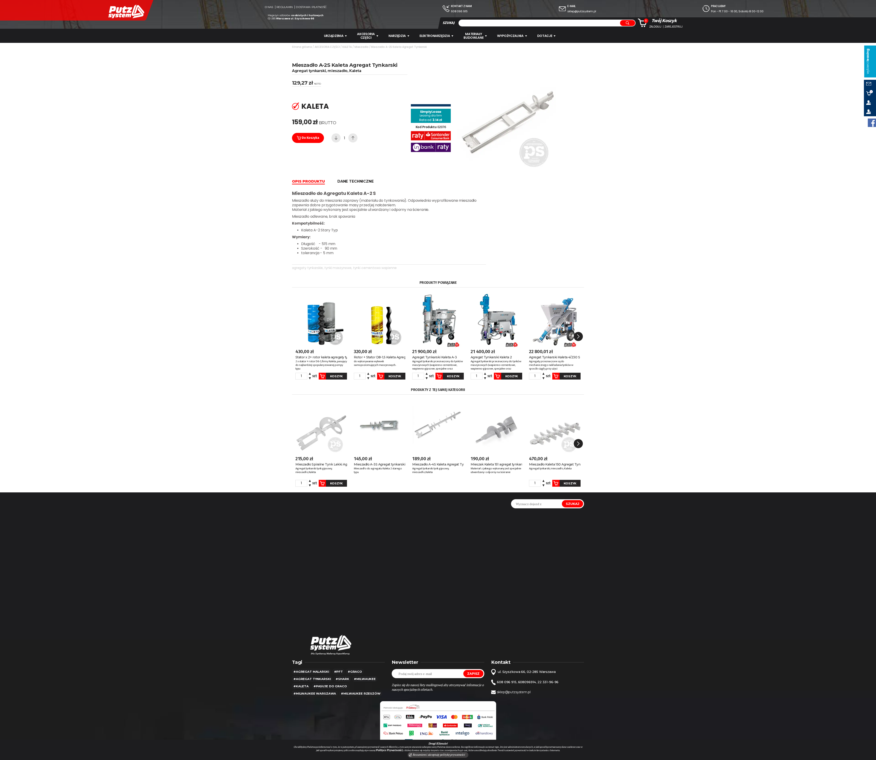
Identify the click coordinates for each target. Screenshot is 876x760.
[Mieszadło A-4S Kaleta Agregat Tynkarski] (438, 425)
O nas (269, 7)
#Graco (355, 671)
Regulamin (284, 7)
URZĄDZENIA (334, 36)
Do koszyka (310, 138)
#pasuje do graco (330, 686)
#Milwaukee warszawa (314, 693)
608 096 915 (459, 11)
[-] (336, 137)
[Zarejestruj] (870, 111)
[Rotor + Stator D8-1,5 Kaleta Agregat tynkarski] (379, 317)
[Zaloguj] (870, 102)
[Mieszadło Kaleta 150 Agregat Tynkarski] (555, 425)
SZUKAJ (448, 23)
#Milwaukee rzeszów (360, 693)
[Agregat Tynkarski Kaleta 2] (496, 317)
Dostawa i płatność (311, 7)
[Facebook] (872, 123)
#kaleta (301, 686)
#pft (338, 671)
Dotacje (544, 36)
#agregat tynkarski (312, 679)
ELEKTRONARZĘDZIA (435, 36)
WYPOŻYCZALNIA (510, 36)
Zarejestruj (673, 26)
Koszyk (336, 376)
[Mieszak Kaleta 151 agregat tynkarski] (496, 425)
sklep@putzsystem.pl (581, 11)
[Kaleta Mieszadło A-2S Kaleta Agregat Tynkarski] (507, 113)
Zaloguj (655, 26)
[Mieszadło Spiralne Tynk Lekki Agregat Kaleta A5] (321, 425)
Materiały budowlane (473, 36)
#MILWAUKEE (365, 679)
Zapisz (473, 674)
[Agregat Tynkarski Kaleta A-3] (438, 317)
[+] (352, 137)
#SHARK (342, 679)
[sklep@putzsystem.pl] (870, 84)
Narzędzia (397, 36)
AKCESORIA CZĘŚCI (366, 36)
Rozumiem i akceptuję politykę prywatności (438, 754)
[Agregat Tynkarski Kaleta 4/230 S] (555, 317)
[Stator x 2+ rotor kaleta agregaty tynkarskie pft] (321, 317)
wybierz (867, 61)
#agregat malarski (311, 671)
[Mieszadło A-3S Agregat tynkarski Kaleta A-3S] (379, 425)
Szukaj (572, 504)
